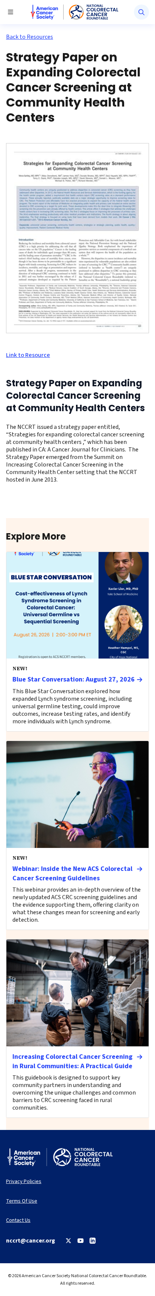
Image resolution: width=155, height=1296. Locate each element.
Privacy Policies (23, 1181)
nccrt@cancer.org (30, 1241)
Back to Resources (29, 37)
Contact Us (18, 1220)
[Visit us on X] (68, 1240)
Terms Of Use (21, 1201)
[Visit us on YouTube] (80, 1240)
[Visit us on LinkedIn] (92, 1240)
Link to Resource (28, 355)
